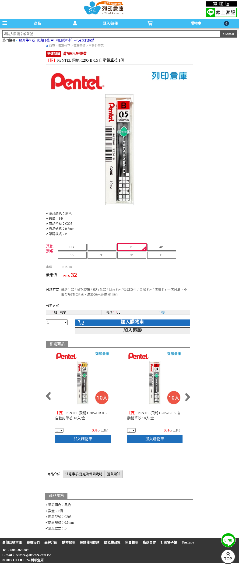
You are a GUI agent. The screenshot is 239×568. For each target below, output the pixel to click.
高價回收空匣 (12, 542)
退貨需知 (113, 474)
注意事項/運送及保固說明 (83, 474)
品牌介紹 (50, 542)
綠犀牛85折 (27, 40)
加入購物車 (132, 322)
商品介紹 (53, 474)
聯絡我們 (33, 542)
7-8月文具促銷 (84, 40)
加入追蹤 (132, 330)
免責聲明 (131, 542)
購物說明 (68, 542)
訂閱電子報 (169, 542)
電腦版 (221, 4)
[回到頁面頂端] (228, 563)
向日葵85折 (64, 40)
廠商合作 (149, 542)
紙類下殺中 (45, 40)
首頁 (52, 45)
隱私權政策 (112, 542)
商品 (37, 23)
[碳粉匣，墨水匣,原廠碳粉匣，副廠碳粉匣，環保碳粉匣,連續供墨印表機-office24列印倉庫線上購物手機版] (103, 14)
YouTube (188, 542)
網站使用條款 (89, 542)
